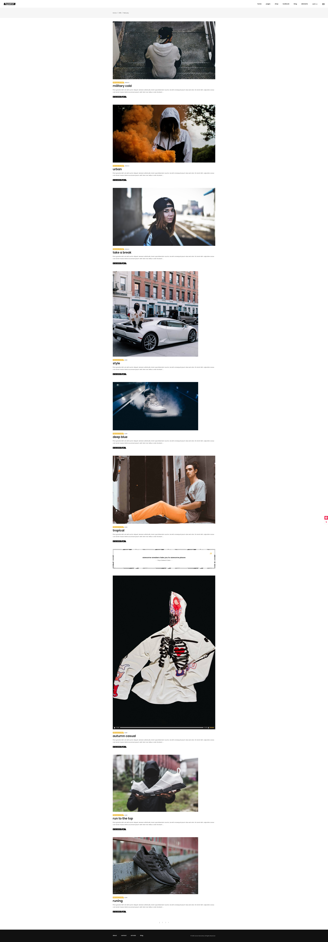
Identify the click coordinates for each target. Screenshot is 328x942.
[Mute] (208, 727)
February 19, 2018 (118, 82)
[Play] (114, 727)
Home (115, 13)
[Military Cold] (164, 50)
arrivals (133, 935)
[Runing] (155, 865)
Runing (118, 901)
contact (124, 935)
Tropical (118, 530)
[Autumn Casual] (164, 652)
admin (119, 97)
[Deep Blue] (155, 406)
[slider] (212, 727)
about (115, 935)
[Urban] (164, 134)
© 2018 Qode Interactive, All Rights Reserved (203, 936)
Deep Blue (120, 437)
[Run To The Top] (155, 783)
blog (141, 935)
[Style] (155, 314)
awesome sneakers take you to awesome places (164, 557)
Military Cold (122, 86)
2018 (120, 13)
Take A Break (122, 252)
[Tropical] (164, 490)
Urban (117, 169)
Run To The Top (123, 818)
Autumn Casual (124, 736)
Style (125, 360)
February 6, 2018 (118, 360)
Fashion (127, 82)
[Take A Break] (164, 217)
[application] (164, 727)
